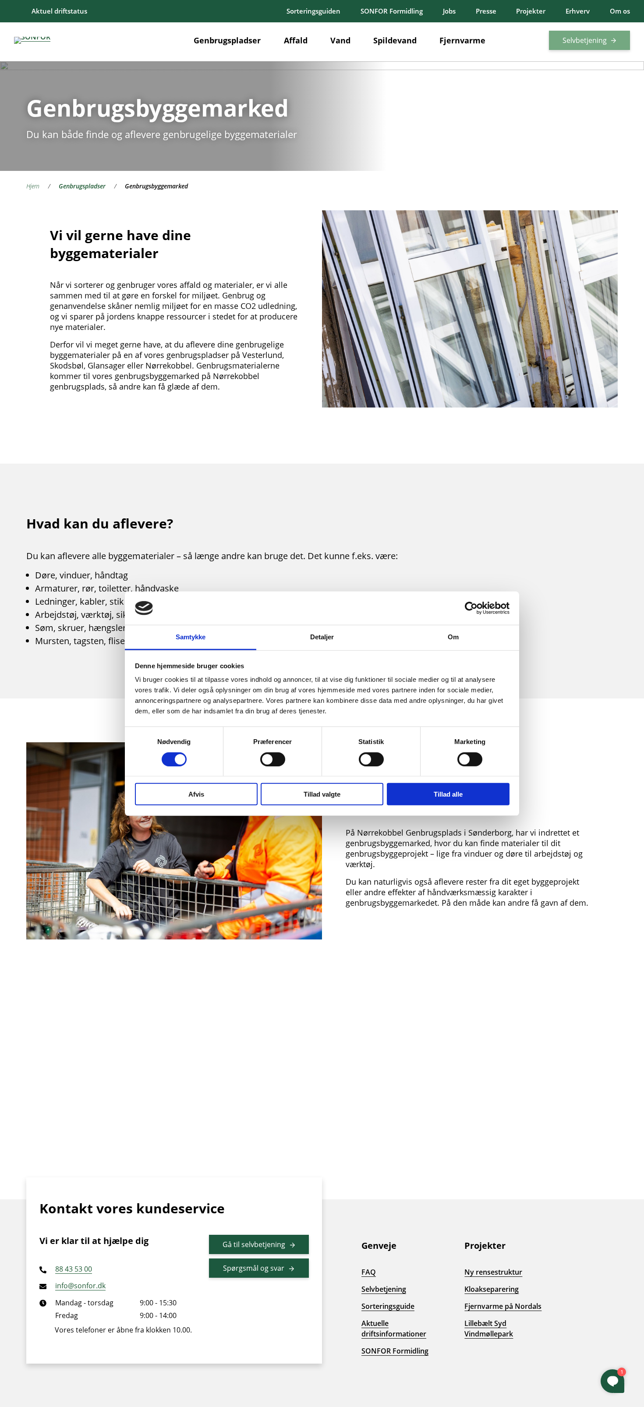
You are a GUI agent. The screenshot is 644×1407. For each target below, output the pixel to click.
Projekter (530, 11)
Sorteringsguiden (313, 11)
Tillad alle (448, 794)
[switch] (272, 759)
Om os (620, 11)
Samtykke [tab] (191, 637)
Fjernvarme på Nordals (502, 1306)
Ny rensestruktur (493, 1272)
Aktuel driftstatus (59, 11)
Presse (486, 11)
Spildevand (395, 40)
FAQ (368, 1272)
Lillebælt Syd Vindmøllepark (488, 1328)
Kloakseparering (491, 1289)
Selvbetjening (585, 40)
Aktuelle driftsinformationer (393, 1328)
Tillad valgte (322, 794)
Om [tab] (453, 637)
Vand (340, 40)
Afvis (196, 794)
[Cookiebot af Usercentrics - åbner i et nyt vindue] (471, 608)
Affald (296, 40)
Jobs (449, 11)
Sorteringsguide (387, 1306)
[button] (522, 40)
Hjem (32, 186)
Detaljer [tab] (322, 637)
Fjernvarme (462, 40)
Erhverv (578, 11)
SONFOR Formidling (392, 11)
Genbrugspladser (227, 40)
